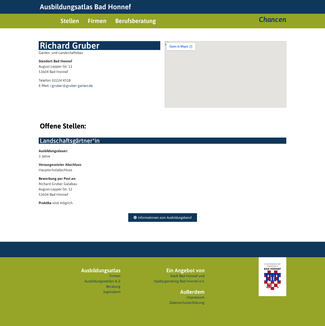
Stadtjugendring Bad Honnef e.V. (179, 281)
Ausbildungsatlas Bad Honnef (85, 7)
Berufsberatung (135, 20)
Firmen (97, 20)
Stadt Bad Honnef (184, 276)
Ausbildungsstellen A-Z (102, 281)
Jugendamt (111, 292)
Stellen (70, 20)
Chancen (272, 19)
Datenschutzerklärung (187, 303)
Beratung (113, 286)
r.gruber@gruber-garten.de (71, 86)
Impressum (196, 297)
